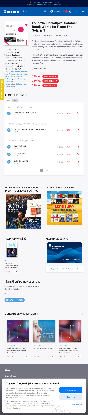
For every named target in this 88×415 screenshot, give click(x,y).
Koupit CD (48, 85)
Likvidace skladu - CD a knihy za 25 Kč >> (44, 5)
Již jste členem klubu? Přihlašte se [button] (64, 269)
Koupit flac (49, 81)
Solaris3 (24, 72)
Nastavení (70, 397)
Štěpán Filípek (22, 74)
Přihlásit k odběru (14, 300)
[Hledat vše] (45, 11)
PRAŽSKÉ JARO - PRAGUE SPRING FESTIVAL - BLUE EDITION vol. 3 (17, 350)
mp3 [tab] (8, 100)
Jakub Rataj (8, 81)
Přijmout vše (70, 390)
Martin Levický (9, 76)
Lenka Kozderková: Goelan (43, 348)
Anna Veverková (10, 74)
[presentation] (82, 338)
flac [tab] (15, 100)
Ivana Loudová (15, 72)
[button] (56, 11)
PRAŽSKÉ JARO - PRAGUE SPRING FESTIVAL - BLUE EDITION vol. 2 (69, 350)
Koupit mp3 (49, 77)
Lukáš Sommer (18, 79)
